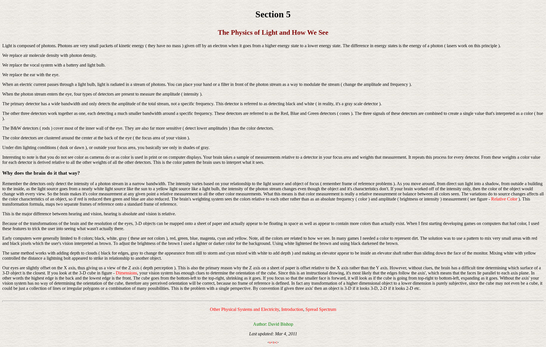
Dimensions (126, 272)
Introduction (292, 309)
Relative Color (504, 199)
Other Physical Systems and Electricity (244, 309)
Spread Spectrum (320, 309)
